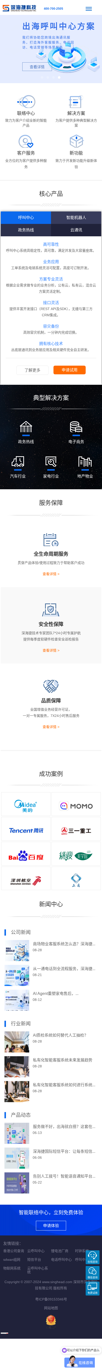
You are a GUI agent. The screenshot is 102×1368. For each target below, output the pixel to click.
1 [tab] (42, 77)
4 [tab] (59, 77)
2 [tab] (48, 77)
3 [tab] (53, 77)
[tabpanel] (51, 49)
